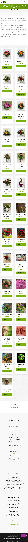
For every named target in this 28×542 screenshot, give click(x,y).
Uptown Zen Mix (21, 214)
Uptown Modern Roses (7, 240)
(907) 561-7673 (14, 451)
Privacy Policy (14, 404)
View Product (7, 67)
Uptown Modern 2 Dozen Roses (7, 190)
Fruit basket (7, 390)
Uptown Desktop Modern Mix (21, 88)
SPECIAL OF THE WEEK (7, 62)
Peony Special (7, 86)
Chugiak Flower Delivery (14, 520)
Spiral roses (21, 189)
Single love (7, 265)
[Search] (19, 2)
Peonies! (21, 291)
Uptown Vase (21, 139)
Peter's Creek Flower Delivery (14, 528)
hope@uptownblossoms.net (14, 455)
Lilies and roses (21, 240)
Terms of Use (14, 541)
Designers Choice (21, 339)
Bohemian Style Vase (7, 165)
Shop (13, 14)
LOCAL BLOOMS (21, 315)
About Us (10, 437)
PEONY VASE (7, 113)
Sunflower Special (7, 140)
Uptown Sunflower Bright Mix (21, 114)
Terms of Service (14, 407)
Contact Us (14, 410)
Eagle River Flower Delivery (14, 524)
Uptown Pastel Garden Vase (7, 215)
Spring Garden (21, 61)
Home (8, 14)
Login (17, 437)
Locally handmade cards (21, 266)
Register (18, 439)
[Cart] (21, 2)
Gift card (21, 365)
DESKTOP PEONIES (7, 315)
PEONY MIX (7, 291)
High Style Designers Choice (7, 339)
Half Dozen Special (21, 165)
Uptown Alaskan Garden (7, 365)
